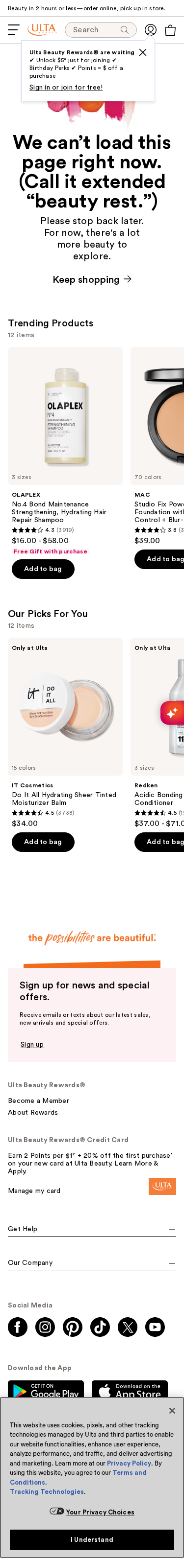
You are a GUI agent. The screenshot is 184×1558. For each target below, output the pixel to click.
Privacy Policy (129, 1463)
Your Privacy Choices (100, 1512)
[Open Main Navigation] (14, 30)
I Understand (92, 1539)
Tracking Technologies (47, 1492)
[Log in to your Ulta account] (151, 30)
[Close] (172, 1410)
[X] (143, 52)
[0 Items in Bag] (170, 30)
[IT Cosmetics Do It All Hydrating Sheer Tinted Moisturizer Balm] (65, 733)
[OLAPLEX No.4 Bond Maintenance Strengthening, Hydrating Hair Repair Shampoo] (65, 451)
